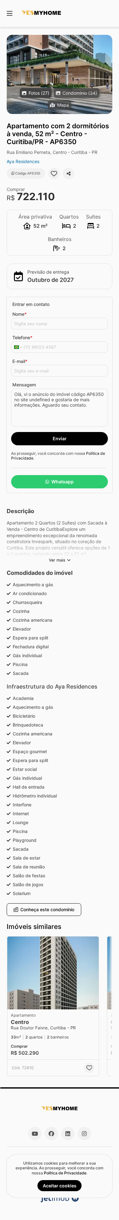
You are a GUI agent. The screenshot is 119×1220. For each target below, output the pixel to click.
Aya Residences (23, 161)
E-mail (19, 361)
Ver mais (57, 560)
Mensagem (24, 384)
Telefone (22, 337)
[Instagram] (84, 1133)
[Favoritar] (54, 173)
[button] (59, 74)
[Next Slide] (107, 74)
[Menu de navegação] (9, 13)
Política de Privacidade (65, 1173)
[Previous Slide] (12, 74)
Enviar (60, 438)
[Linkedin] (68, 1133)
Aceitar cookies (59, 1185)
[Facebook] (51, 1133)
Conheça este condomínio (47, 909)
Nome (19, 314)
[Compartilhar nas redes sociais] (68, 173)
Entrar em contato (31, 304)
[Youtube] (35, 1133)
